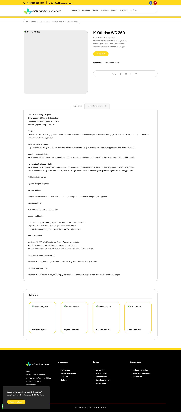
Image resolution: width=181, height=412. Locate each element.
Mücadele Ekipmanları (141, 373)
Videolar (64, 377)
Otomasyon (137, 377)
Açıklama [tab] (78, 106)
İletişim (64, 380)
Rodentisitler (101, 383)
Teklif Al (102, 54)
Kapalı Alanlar (101, 377)
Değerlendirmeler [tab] (97, 106)
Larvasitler (100, 370)
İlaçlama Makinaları (140, 370)
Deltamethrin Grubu (112, 62)
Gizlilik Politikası (38, 395)
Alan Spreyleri (101, 373)
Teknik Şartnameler (68, 373)
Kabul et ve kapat (16, 402)
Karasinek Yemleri (103, 380)
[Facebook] (150, 3)
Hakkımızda (65, 370)
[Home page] (27, 21)
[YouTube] (155, 3)
